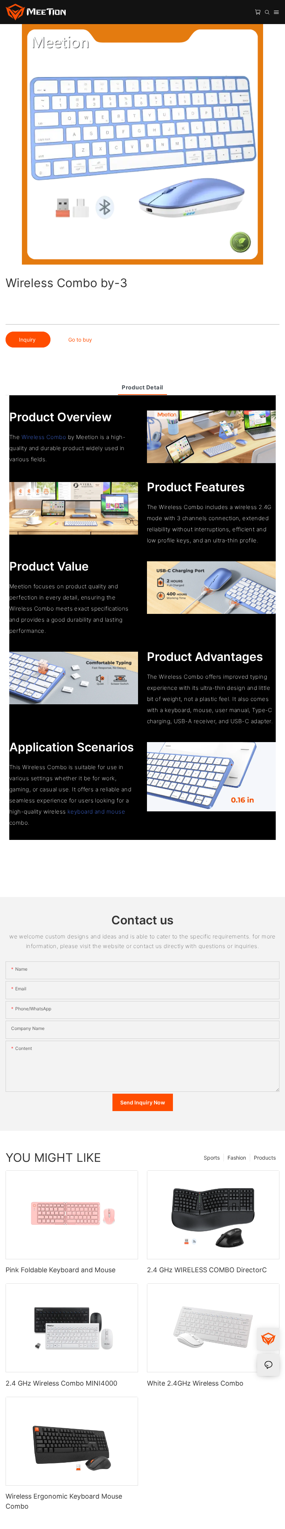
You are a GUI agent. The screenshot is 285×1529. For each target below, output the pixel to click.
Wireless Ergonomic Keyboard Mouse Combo (64, 1501)
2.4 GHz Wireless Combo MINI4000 (61, 1383)
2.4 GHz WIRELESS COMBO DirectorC (207, 1270)
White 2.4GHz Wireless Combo (195, 1383)
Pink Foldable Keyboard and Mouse (60, 1270)
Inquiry (28, 339)
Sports (212, 1157)
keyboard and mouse (96, 811)
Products (265, 1157)
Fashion (236, 1157)
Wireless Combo (44, 437)
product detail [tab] (142, 387)
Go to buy (80, 339)
